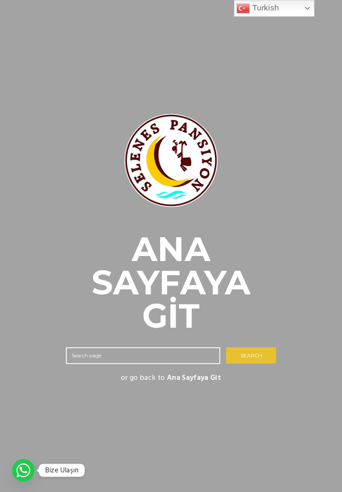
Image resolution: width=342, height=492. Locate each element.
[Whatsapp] (23, 470)
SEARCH (251, 355)
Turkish (264, 7)
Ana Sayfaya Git (194, 378)
